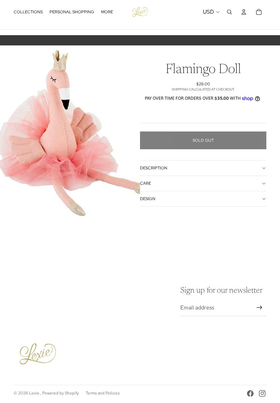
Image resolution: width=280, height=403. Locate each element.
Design (147, 199)
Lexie (34, 393)
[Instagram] (262, 393)
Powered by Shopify (60, 393)
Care (145, 183)
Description (153, 168)
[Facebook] (250, 393)
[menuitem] (107, 12)
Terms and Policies (103, 393)
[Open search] (229, 11)
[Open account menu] (243, 11)
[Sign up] (259, 308)
